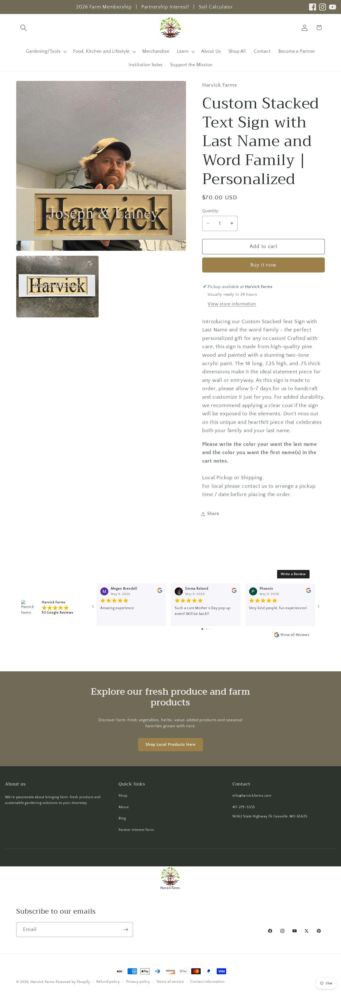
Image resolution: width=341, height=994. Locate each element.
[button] (23, 27)
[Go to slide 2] (206, 629)
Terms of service (170, 982)
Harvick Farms (43, 982)
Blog (122, 818)
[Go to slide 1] (202, 629)
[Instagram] (322, 6)
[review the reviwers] (159, 592)
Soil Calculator (216, 7)
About (124, 807)
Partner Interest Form (136, 830)
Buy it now (263, 265)
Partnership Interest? (165, 7)
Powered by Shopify (73, 982)
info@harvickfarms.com (252, 796)
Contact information (207, 982)
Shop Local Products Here (170, 744)
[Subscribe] (126, 929)
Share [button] (213, 513)
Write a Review (293, 574)
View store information (232, 304)
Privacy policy (138, 982)
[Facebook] (312, 6)
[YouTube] (332, 6)
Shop (123, 796)
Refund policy (108, 982)
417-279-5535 (243, 807)
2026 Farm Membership (104, 7)
